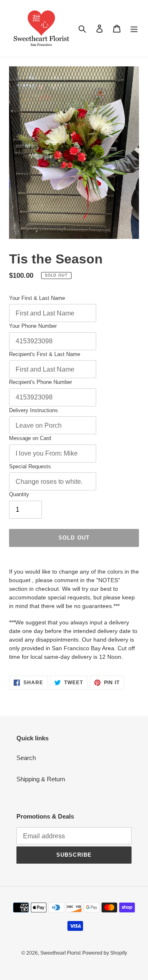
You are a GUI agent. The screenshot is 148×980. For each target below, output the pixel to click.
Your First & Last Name (37, 298)
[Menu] (134, 28)
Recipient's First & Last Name (44, 354)
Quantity (19, 494)
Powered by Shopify (104, 953)
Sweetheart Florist (60, 953)
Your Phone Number (33, 326)
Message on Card (30, 438)
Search (26, 757)
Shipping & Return (40, 779)
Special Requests (30, 466)
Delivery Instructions (33, 410)
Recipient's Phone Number (40, 382)
